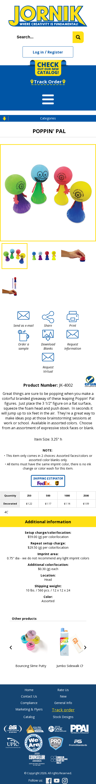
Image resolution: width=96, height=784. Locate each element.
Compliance (29, 703)
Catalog (29, 717)
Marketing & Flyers (29, 709)
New (63, 696)
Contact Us (29, 696)
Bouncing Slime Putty (30, 666)
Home (29, 690)
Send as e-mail (23, 325)
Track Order (48, 82)
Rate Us (63, 690)
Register (55, 52)
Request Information (72, 346)
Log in (38, 52)
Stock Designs (63, 717)
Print (72, 325)
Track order (63, 709)
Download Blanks (48, 346)
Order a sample (23, 346)
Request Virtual (48, 369)
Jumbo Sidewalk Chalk (72, 666)
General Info (63, 703)
